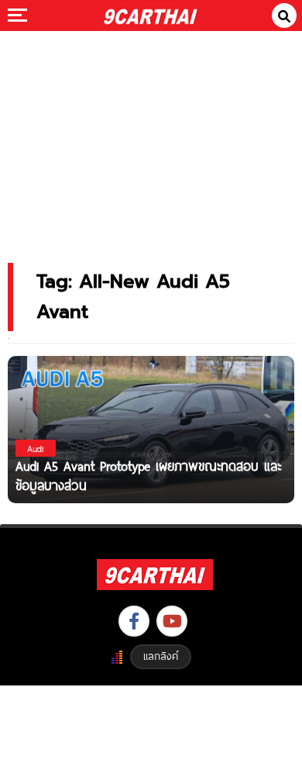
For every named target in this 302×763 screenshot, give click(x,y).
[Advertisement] (151, 136)
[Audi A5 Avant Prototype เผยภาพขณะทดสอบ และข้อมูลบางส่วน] (151, 428)
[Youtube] (171, 621)
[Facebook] (133, 621)
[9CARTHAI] (150, 15)
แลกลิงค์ (160, 656)
